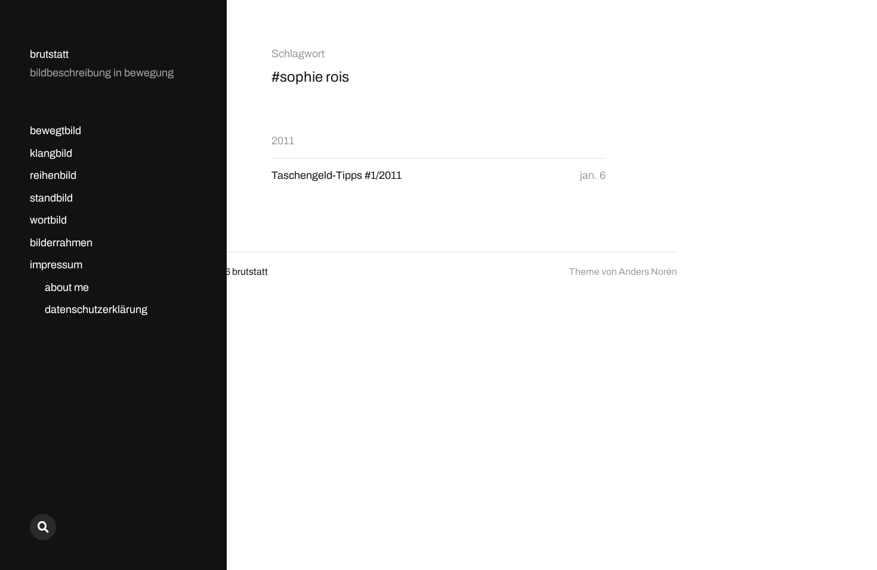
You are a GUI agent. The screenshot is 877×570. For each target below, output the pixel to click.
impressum (56, 265)
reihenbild (53, 175)
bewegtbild (55, 131)
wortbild (48, 220)
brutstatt (49, 54)
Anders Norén (648, 272)
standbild (51, 198)
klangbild (51, 153)
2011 (282, 141)
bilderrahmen (61, 243)
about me (67, 287)
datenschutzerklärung (96, 309)
